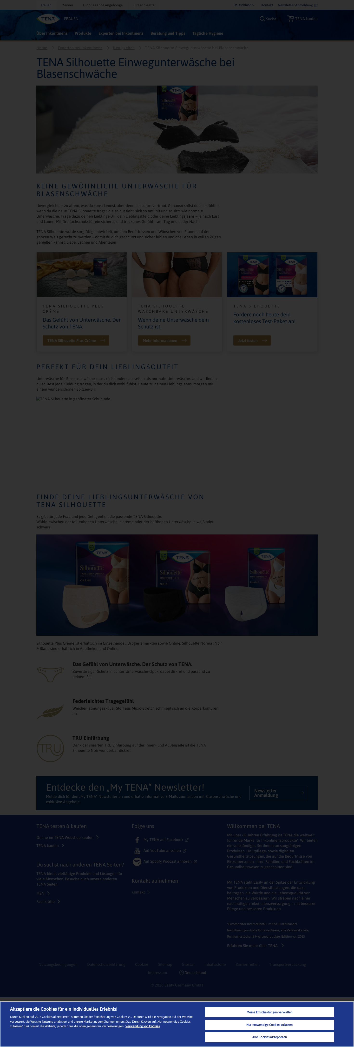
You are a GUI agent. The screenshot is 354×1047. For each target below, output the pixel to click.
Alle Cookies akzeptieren (269, 1037)
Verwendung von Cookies (142, 1026)
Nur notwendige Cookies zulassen (269, 1025)
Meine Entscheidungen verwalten (269, 1012)
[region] (177, 1024)
